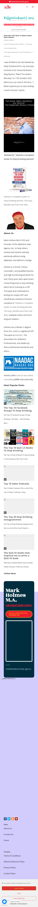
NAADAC (19, 335)
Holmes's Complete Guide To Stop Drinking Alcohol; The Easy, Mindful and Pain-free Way (18, 200)
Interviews (7, 56)
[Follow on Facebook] (5, 818)
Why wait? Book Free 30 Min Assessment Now (18, 614)
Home (6, 840)
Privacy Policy (10, 868)
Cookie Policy (9, 873)
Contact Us (8, 834)
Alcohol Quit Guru (19, 605)
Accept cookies (19, 888)
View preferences (19, 898)
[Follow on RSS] (12, 818)
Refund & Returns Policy (14, 862)
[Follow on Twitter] (8, 818)
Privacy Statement (22, 903)
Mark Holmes (10, 40)
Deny (19, 893)
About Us (8, 828)
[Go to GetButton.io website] (4, 905)
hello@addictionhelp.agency (18, 669)
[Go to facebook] (4, 901)
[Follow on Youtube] (16, 818)
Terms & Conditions (12, 856)
